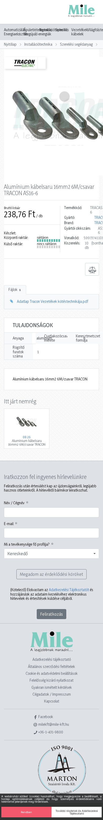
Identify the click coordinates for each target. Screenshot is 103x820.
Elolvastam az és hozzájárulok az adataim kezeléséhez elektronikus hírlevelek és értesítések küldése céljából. (51, 594)
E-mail (8, 524)
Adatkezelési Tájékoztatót (69, 589)
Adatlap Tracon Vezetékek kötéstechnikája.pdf (52, 301)
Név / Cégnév (14, 503)
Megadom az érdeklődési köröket (51, 574)
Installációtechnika (38, 44)
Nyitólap (10, 44)
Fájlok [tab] (14, 289)
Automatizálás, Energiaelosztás (16, 32)
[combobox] (51, 554)
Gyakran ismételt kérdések (51, 687)
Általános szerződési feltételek (51, 666)
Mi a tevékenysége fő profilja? (27, 544)
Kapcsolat (51, 701)
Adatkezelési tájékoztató (51, 659)
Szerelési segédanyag (76, 44)
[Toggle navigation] (11, 12)
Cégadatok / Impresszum (51, 694)
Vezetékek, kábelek (79, 32)
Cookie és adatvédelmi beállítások (52, 673)
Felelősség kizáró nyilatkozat (51, 680)
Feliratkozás (51, 614)
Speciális (62, 30)
